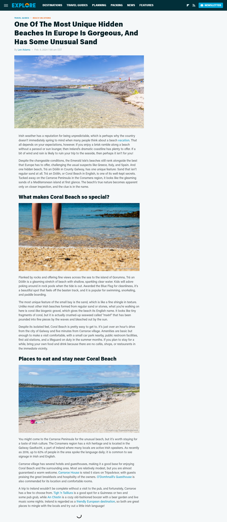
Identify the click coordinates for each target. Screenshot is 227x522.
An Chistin (54, 497)
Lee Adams (24, 49)
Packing (117, 5)
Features (146, 5)
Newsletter (213, 5)
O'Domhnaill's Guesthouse (114, 477)
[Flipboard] (188, 5)
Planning (99, 5)
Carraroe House (68, 472)
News (131, 5)
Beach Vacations (42, 18)
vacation (123, 140)
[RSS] (194, 5)
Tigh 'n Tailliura (63, 493)
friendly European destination (96, 501)
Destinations (52, 5)
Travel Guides (77, 5)
